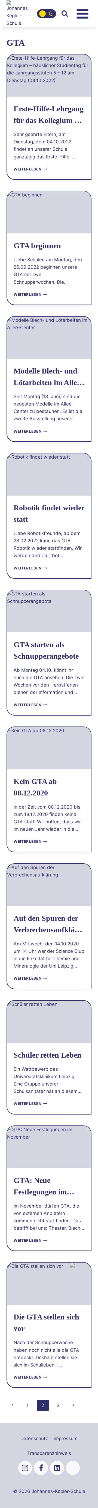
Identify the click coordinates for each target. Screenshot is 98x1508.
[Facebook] (41, 1468)
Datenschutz (34, 1438)
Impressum (66, 1438)
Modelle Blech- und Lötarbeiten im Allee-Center (48, 377)
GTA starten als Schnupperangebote (46, 650)
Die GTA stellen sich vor (46, 1323)
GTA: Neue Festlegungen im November (40, 1187)
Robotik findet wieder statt (49, 513)
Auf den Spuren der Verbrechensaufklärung (48, 925)
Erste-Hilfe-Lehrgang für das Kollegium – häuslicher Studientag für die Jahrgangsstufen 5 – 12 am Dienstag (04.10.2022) (49, 115)
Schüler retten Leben (47, 1055)
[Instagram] (25, 1468)
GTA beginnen (37, 245)
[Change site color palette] (46, 13)
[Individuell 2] (73, 1468)
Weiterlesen (30, 169)
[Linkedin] (57, 1468)
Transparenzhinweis (49, 1453)
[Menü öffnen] (82, 13)
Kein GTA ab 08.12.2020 (35, 787)
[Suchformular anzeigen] (65, 13)
